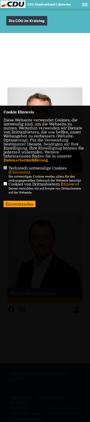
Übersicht (19, 171)
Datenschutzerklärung (26, 159)
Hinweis (70, 183)
